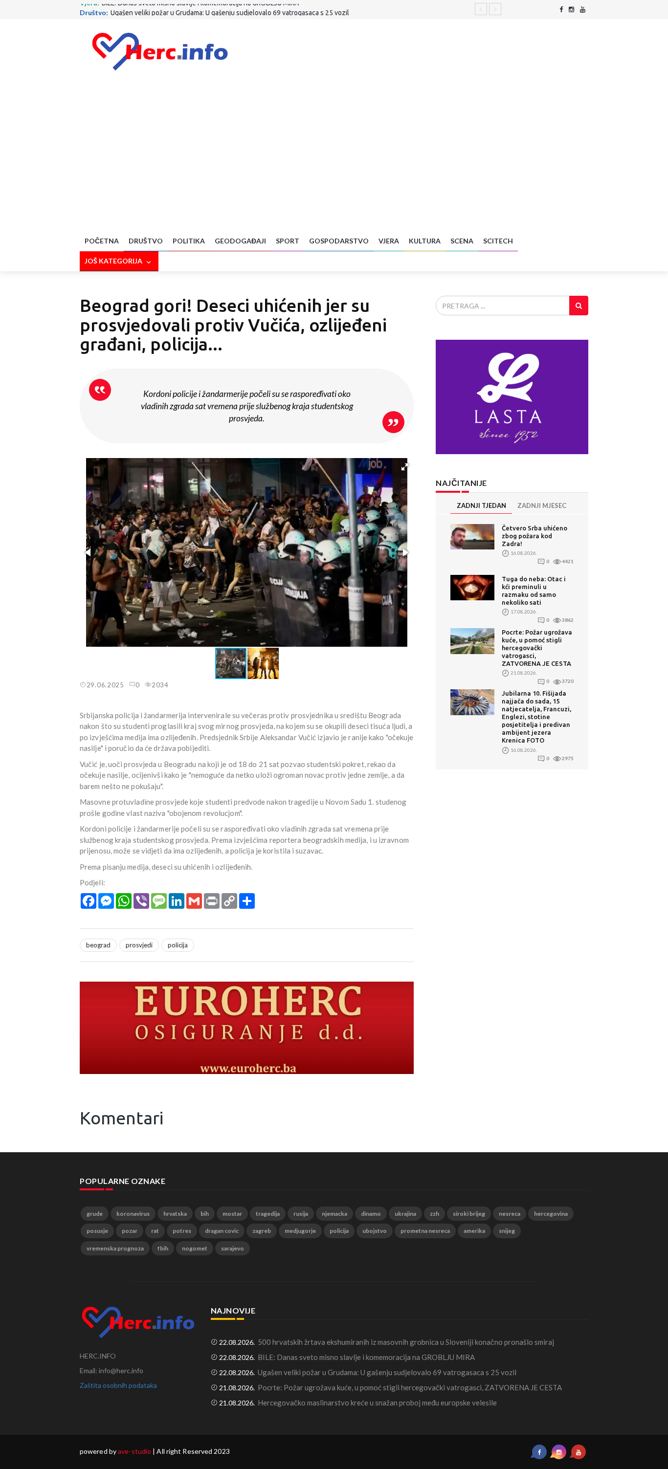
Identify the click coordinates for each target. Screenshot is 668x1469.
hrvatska (175, 1213)
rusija (300, 1213)
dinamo (371, 1213)
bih (204, 1213)
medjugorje (300, 1230)
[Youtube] (582, 9)
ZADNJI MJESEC (541, 505)
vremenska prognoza (115, 1248)
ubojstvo (374, 1230)
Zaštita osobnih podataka (118, 1385)
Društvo (146, 241)
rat (155, 1230)
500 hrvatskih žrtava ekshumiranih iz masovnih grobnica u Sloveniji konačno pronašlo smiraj (406, 1341)
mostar (232, 1213)
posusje (97, 1230)
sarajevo (232, 1248)
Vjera (389, 241)
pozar (129, 1230)
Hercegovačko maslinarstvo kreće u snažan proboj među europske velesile (377, 1402)
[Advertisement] (334, 157)
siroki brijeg (469, 1213)
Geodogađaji (240, 241)
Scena (461, 241)
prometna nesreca (425, 1230)
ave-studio (134, 1451)
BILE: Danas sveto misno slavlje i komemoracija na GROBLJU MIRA (366, 1357)
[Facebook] (561, 9)
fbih (162, 1248)
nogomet (194, 1248)
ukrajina (405, 1213)
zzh (434, 1213)
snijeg (507, 1230)
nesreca (509, 1213)
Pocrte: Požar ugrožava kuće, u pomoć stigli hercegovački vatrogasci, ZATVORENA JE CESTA (537, 648)
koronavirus (133, 1213)
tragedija (268, 1213)
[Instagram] (571, 9)
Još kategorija (114, 261)
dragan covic (222, 1230)
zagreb (261, 1230)
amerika (474, 1230)
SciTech (498, 241)
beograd (98, 945)
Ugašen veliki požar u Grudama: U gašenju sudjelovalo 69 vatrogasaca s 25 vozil (230, 9)
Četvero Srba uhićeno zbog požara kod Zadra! (534, 536)
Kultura (425, 241)
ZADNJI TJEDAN (481, 505)
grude (95, 1213)
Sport (287, 241)
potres (182, 1230)
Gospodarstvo (339, 241)
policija (178, 945)
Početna (102, 241)
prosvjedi (139, 945)
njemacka (334, 1213)
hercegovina (551, 1213)
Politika (189, 241)
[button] (405, 467)
